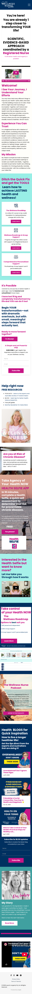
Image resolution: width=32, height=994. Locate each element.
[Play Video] (3, 81)
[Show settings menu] (25, 596)
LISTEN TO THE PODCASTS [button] (16, 713)
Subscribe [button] (16, 370)
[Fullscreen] (28, 596)
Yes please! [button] (10, 532)
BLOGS (7, 398)
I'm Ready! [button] (9, 339)
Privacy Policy (16, 979)
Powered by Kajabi (16, 990)
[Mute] (28, 81)
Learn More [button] (9, 641)
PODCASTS (8, 394)
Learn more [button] (16, 221)
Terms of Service (16, 981)
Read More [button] (9, 923)
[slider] (18, 81)
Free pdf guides (10, 402)
